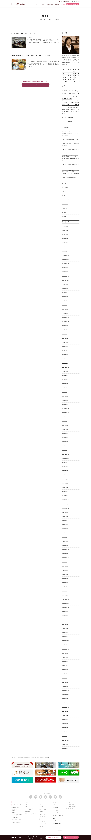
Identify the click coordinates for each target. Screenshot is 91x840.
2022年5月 (64, 387)
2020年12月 (64, 454)
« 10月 (65, 81)
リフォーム (64, 208)
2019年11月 (64, 504)
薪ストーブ (64, 111)
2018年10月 (64, 557)
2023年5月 (64, 342)
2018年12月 (64, 549)
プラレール (68, 100)
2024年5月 (64, 296)
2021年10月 (64, 412)
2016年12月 (64, 649)
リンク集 (54, 820)
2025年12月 (64, 255)
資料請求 (63, 4)
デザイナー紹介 (14, 820)
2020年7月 (64, 470)
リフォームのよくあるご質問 (58, 815)
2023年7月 (64, 334)
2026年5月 (64, 234)
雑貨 (73, 111)
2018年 (46, 757)
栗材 (65, 109)
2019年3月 (64, 537)
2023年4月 (64, 346)
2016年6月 (64, 665)
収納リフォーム (41, 826)
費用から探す (27, 811)
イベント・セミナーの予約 (70, 806)
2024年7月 (64, 288)
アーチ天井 (72, 90)
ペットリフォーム (42, 821)
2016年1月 (64, 686)
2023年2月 (64, 350)
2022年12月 (64, 358)
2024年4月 (64, 300)
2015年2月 (64, 698)
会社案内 (54, 804)
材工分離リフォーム (15, 809)
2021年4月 (64, 437)
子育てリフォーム (42, 824)
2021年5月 (64, 433)
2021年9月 (64, 417)
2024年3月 (64, 305)
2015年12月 (64, 690)
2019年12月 (64, 499)
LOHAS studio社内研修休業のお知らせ (70, 177)
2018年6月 (64, 574)
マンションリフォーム (43, 804)
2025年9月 (64, 267)
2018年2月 (64, 591)
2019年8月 (64, 516)
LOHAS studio (18, 4)
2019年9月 (64, 512)
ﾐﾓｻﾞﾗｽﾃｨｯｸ (69, 113)
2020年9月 (64, 462)
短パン (75, 109)
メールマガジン (55, 807)
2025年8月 (64, 271)
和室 (78, 102)
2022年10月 (64, 367)
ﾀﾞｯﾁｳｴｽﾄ (64, 113)
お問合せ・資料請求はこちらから (36, 84)
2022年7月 (64, 379)
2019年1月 (64, 545)
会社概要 (57, 4)
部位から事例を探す (28, 814)
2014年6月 (64, 715)
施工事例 (44, 4)
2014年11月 (64, 702)
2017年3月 (64, 636)
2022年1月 (64, 404)
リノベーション (41, 806)
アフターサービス (15, 817)
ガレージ (76, 90)
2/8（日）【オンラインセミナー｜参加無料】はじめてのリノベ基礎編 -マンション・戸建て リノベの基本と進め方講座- (70, 172)
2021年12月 (64, 408)
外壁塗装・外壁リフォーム (43, 814)
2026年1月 (64, 251)
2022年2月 (64, 400)
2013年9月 (64, 744)
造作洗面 (64, 216)
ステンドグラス (75, 91)
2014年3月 (64, 727)
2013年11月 (64, 740)
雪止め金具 (76, 111)
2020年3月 (64, 487)
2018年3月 (64, 586)
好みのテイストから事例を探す (30, 813)
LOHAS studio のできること (17, 814)
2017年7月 (64, 620)
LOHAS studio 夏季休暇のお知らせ (69, 121)
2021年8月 (64, 421)
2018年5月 (64, 578)
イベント (64, 191)
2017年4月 (64, 632)
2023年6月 (64, 338)
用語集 (54, 818)
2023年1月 (64, 354)
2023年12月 (64, 317)
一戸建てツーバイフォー (29, 808)
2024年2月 (64, 309)
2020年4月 (64, 483)
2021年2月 (64, 445)
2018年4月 (64, 582)
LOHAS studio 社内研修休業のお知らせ (70, 139)
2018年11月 (64, 553)
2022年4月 (64, 392)
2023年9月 (64, 325)
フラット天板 (72, 96)
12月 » (75, 81)
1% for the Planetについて (16, 819)
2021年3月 (64, 441)
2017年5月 (64, 628)
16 (73, 75)
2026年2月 (64, 247)
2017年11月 (64, 603)
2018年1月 (64, 595)
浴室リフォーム (41, 818)
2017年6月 (64, 624)
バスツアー (76, 93)
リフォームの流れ (15, 815)
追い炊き (71, 111)
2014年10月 (64, 707)
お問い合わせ (68, 802)
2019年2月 (64, 541)
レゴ (71, 100)
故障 (77, 107)
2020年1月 (64, 495)
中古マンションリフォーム (43, 809)
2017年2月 (64, 640)
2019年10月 (64, 508)
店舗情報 (54, 802)
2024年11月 (64, 280)
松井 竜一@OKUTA (41, 757)
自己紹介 (64, 212)
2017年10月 (64, 607)
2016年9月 (64, 653)
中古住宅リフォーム (42, 811)
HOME (13, 802)
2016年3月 (64, 678)
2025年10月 (64, 263)
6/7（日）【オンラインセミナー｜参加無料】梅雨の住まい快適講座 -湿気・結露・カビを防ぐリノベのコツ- (70, 133)
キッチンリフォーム (42, 816)
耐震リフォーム (41, 813)
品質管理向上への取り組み (16, 822)
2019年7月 (64, 520)
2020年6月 (64, 474)
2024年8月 (64, 284)
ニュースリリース (56, 812)
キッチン (64, 195)
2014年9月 (64, 711)
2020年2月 (64, 491)
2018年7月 (64, 570)
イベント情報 (55, 810)
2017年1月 (64, 644)
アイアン (63, 90)
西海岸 (68, 111)
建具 (72, 107)
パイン (64, 96)
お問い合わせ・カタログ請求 (71, 808)
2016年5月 (64, 669)
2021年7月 (64, 425)
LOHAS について (15, 812)
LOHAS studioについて (35, 4)
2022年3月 (64, 396)
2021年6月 (64, 429)
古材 (76, 102)
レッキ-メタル (74, 100)
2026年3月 (64, 242)
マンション (27, 806)
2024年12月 (64, 276)
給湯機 (78, 109)
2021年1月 (64, 450)
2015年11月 (64, 694)
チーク (70, 93)
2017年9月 (64, 611)
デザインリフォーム (42, 823)
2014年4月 (64, 723)
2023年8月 (64, 329)
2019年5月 (64, 528)
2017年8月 (64, 615)
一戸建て (26, 804)
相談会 (72, 109)
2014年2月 (64, 731)
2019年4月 (64, 533)
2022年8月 (64, 375)
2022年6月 (64, 383)
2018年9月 (64, 562)
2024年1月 (64, 313)
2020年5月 (64, 479)
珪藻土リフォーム (42, 819)
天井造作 (69, 107)
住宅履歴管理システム (57, 823)
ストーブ (63, 93)
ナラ (73, 93)
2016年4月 (64, 673)
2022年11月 (64, 363)
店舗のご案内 (50, 4)
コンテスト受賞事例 (28, 809)
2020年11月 (64, 458)
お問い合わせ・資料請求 (53, 837)
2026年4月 (64, 238)
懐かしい (74, 107)
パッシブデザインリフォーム (68, 199)
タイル (66, 93)
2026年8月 (64, 226)
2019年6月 (64, 524)
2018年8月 (64, 566)
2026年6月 (64, 230)
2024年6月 (64, 292)
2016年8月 (64, 657)
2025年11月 (64, 259)
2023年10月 (64, 321)
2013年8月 (64, 748)
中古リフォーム (41, 808)
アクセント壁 (65, 187)
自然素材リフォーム (15, 810)
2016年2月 (64, 682)
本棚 (63, 109)
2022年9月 (64, 371)
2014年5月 (64, 719)
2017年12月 (64, 599)
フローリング (65, 204)
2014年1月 (64, 736)
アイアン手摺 (67, 90)
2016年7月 (64, 661)
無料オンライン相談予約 (72, 4)
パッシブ (67, 96)
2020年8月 (64, 466)
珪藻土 (68, 109)
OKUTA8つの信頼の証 (15, 807)
